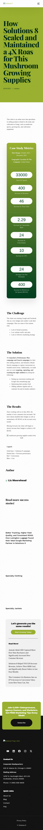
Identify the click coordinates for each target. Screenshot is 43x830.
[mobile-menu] (38, 3)
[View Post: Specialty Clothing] (21, 562)
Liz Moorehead (16, 480)
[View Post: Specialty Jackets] (21, 595)
